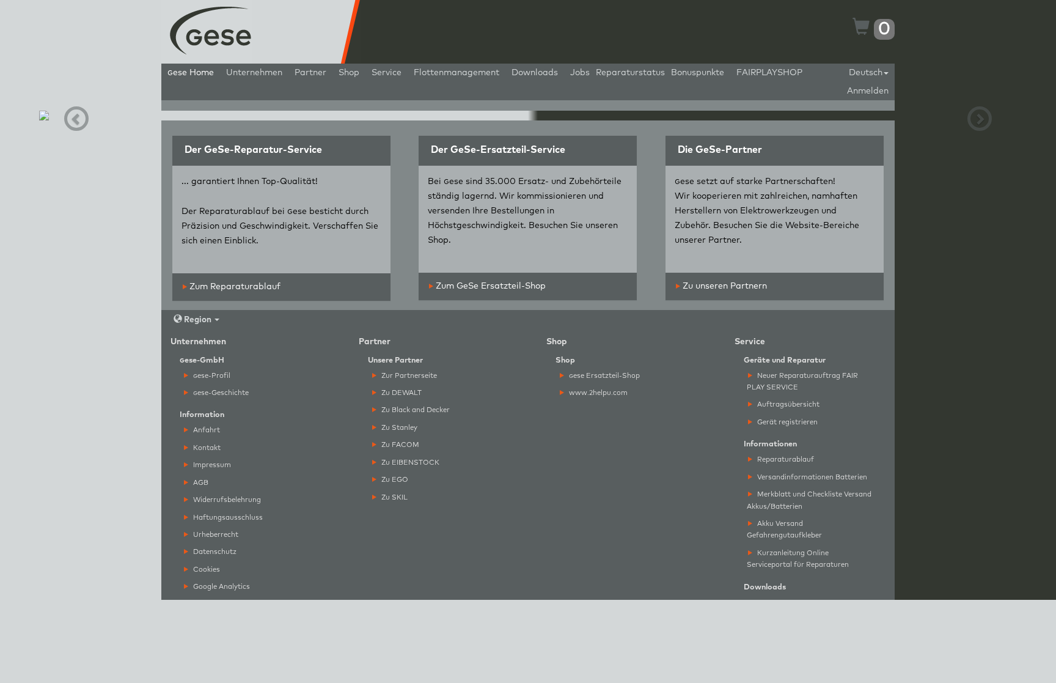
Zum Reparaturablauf (233, 286)
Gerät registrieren (786, 422)
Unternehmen (254, 72)
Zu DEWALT (401, 392)
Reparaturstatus (630, 72)
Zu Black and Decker (415, 410)
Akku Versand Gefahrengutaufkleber (784, 529)
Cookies (205, 569)
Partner (310, 72)
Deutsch (865, 72)
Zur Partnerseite (408, 375)
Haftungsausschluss (227, 517)
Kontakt (206, 448)
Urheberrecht (214, 534)
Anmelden (868, 91)
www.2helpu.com (597, 392)
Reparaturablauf (784, 459)
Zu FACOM (399, 444)
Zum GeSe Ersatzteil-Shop (489, 286)
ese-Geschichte (221, 392)
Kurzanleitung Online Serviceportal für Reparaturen (798, 559)
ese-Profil (211, 375)
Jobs (580, 72)
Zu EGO (394, 479)
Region (197, 320)
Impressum (211, 465)
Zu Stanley (398, 427)
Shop (349, 72)
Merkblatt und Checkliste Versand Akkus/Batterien (809, 500)
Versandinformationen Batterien (811, 477)
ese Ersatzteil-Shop (604, 375)
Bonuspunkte (697, 72)
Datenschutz (214, 551)
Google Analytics (220, 586)
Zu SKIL (394, 497)
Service (387, 72)
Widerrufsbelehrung (226, 500)
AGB (199, 482)
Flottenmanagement (456, 72)
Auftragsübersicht (787, 404)
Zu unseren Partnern (723, 286)
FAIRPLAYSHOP (769, 72)
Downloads (535, 72)
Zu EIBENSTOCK (409, 462)
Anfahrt (205, 430)
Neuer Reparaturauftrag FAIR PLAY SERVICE (802, 381)
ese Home (190, 72)
